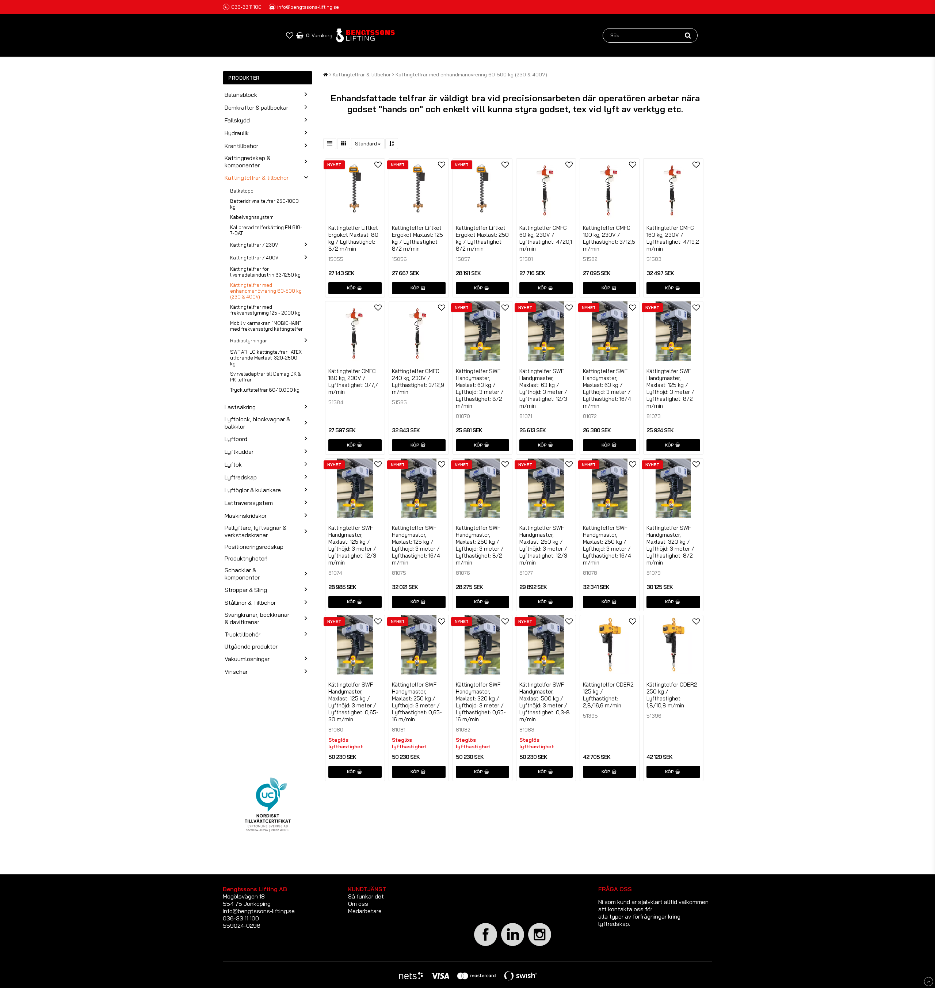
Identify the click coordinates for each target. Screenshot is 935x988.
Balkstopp (241, 191)
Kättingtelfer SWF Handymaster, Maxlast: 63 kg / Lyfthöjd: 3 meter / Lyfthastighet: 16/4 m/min (607, 388)
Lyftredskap (241, 477)
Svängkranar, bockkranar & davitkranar (257, 618)
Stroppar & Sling (246, 589)
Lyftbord (236, 438)
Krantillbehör (241, 145)
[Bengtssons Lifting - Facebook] (486, 945)
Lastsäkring (240, 407)
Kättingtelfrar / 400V (254, 258)
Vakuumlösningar (247, 658)
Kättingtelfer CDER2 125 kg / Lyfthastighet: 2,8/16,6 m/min (608, 695)
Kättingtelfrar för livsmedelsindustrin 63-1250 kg (265, 272)
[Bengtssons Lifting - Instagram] (540, 945)
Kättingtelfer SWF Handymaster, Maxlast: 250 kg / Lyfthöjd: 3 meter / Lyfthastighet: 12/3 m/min (543, 545)
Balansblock (241, 94)
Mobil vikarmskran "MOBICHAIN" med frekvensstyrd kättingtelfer (266, 326)
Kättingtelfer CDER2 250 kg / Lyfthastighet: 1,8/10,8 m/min (671, 695)
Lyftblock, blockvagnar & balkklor (257, 422)
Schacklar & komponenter (242, 573)
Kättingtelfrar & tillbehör (257, 177)
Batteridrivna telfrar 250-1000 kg (264, 204)
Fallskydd (237, 120)
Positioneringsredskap (254, 546)
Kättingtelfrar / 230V (254, 245)
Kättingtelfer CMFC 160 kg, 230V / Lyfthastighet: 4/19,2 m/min (672, 238)
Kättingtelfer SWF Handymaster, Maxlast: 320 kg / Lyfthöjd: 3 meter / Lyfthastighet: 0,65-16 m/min (481, 702)
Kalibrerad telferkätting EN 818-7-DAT (266, 230)
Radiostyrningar (248, 340)
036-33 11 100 (246, 7)
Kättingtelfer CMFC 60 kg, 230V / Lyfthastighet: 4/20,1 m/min (545, 238)
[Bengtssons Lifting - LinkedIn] (513, 945)
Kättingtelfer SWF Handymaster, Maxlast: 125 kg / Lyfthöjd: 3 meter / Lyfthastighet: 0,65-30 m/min (353, 702)
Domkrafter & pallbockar (256, 107)
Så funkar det (366, 896)
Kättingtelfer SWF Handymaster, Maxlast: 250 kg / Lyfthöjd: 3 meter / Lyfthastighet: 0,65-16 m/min (417, 702)
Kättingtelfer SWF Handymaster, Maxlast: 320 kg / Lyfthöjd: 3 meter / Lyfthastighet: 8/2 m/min (670, 545)
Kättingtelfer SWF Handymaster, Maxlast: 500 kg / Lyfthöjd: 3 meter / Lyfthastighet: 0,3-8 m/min (544, 702)
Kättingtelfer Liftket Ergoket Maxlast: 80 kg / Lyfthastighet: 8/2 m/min (353, 238)
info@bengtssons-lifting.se (308, 7)
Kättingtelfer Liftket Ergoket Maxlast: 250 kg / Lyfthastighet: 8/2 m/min (482, 238)
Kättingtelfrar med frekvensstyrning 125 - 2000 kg (265, 310)
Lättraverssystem (249, 502)
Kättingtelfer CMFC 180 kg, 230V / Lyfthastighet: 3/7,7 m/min (353, 381)
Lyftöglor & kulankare (253, 490)
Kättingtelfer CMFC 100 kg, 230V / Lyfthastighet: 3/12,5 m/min (609, 238)
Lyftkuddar (239, 451)
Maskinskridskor (246, 515)
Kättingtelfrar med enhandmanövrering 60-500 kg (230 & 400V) (266, 291)
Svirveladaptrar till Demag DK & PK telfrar (265, 377)
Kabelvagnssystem (252, 217)
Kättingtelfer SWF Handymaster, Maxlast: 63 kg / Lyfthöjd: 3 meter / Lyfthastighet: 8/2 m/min (480, 388)
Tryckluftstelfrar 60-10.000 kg (264, 390)
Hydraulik (237, 133)
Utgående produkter (251, 646)
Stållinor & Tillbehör (250, 602)
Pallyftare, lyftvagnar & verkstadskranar (255, 531)
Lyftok (233, 464)
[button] (289, 35)
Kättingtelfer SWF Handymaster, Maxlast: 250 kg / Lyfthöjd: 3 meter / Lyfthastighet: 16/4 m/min (607, 545)
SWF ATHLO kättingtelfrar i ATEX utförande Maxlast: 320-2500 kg (266, 357)
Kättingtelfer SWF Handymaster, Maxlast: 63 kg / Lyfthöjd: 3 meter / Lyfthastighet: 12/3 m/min (543, 388)
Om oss (358, 903)
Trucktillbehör (242, 634)
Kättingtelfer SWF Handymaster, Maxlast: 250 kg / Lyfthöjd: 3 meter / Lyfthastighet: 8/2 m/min (480, 545)
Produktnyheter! (246, 558)
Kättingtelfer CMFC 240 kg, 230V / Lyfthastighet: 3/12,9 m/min (418, 381)
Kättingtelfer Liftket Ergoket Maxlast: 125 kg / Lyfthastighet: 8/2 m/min (417, 238)
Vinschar (236, 671)
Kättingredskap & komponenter (247, 161)
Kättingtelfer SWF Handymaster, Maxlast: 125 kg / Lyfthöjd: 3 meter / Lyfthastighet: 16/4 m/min (416, 545)
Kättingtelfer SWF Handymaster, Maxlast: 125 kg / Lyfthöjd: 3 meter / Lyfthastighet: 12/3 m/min (352, 545)
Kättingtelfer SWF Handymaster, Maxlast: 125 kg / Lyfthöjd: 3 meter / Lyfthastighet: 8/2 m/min (670, 388)
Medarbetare (365, 911)
